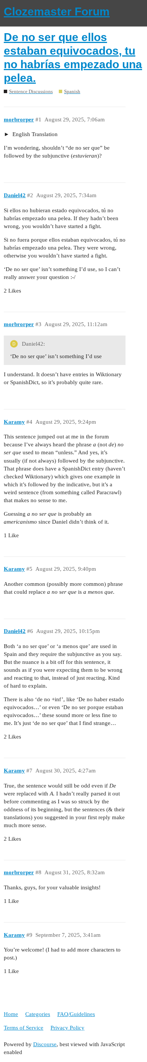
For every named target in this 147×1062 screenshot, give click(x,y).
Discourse (45, 1044)
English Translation (34, 134)
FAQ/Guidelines (76, 1014)
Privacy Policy (67, 1028)
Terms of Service (23, 1028)
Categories (37, 1014)
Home (11, 1014)
